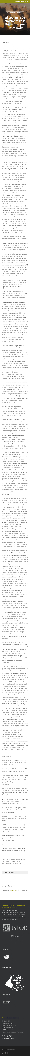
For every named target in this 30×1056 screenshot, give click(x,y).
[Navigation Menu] (27, 6)
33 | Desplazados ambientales (15, 12)
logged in (13, 890)
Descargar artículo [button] (10, 872)
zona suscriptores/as (21, 1)
